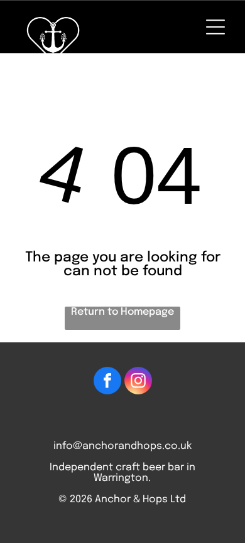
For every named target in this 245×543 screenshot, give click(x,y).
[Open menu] (215, 27)
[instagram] (138, 382)
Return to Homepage (122, 312)
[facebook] (107, 382)
